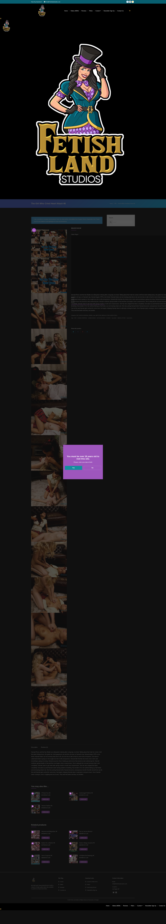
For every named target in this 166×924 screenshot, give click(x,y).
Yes (73, 468)
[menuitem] (66, 10)
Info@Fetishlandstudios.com (53, 1)
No (92, 468)
